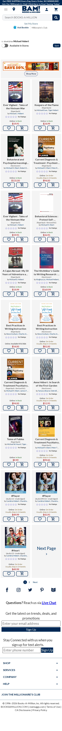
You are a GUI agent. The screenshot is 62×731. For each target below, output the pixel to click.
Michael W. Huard (14, 444)
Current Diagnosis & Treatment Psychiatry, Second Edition (46, 441)
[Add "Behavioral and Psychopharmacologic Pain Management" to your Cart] (22, 185)
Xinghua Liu (40, 279)
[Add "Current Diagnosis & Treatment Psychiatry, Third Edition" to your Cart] (22, 407)
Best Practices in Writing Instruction (15, 327)
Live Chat (49, 603)
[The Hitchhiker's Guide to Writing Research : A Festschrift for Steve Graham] (46, 258)
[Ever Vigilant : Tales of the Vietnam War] (15, 92)
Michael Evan (42, 110)
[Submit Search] (56, 17)
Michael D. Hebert (16, 279)
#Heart (16, 550)
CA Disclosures (23, 710)
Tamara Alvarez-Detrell (47, 391)
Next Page (46, 551)
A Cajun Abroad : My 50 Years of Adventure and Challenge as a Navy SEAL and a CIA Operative (15, 272)
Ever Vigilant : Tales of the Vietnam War (15, 107)
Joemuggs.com (37, 706)
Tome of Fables (15, 439)
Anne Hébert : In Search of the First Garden (46, 384)
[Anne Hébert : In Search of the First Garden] (46, 369)
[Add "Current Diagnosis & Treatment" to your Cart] (53, 185)
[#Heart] (15, 537)
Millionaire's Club (39, 27)
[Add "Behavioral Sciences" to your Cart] (53, 239)
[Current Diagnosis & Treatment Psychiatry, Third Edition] (15, 369)
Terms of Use (53, 706)
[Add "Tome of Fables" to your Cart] (22, 464)
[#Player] (15, 483)
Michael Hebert (52, 279)
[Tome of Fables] (15, 426)
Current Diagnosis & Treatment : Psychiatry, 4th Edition (46, 161)
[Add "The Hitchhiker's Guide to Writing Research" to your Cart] (53, 294)
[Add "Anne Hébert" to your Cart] (53, 407)
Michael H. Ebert (12, 168)
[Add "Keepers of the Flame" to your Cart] (53, 128)
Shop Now (31, 73)
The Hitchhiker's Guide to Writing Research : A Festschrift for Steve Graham (46, 272)
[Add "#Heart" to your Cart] (22, 573)
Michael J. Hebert (17, 113)
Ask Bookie (23, 27)
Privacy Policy (39, 710)
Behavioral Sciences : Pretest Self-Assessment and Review (46, 218)
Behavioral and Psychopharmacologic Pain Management (15, 161)
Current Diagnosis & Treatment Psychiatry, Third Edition (15, 384)
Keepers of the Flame (47, 105)
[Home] (31, 9)
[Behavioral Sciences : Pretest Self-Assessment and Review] (46, 203)
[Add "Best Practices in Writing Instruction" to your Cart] (22, 351)
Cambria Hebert (12, 501)
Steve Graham (12, 334)
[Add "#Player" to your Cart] (22, 519)
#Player (15, 495)
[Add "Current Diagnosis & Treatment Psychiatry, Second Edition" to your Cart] (53, 464)
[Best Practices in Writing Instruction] (15, 312)
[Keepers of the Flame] (46, 92)
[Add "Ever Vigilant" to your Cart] (22, 128)
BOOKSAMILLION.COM (14, 706)
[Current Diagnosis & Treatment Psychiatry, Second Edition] (46, 426)
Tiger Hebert (53, 110)
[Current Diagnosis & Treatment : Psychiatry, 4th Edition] (46, 146)
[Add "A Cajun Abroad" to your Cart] (22, 294)
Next (35, 582)
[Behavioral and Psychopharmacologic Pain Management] (15, 146)
